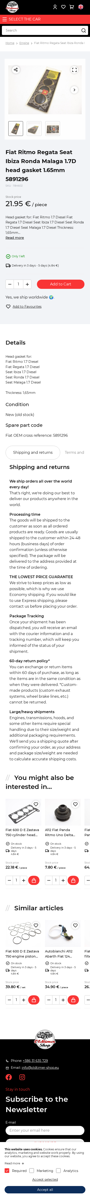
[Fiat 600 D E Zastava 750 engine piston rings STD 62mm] (23, 933)
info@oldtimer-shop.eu (40, 1068)
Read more (15, 238)
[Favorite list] (63, 7)
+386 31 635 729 (35, 1061)
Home (10, 43)
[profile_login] (55, 7)
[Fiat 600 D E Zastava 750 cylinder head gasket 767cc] (23, 812)
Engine (24, 43)
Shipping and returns (33, 452)
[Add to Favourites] (35, 804)
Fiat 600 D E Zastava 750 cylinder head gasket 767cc (22, 835)
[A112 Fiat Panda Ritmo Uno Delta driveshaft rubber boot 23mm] (63, 812)
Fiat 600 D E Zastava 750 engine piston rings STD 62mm (22, 956)
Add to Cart (60, 284)
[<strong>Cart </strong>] (71, 7)
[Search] (83, 30)
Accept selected (45, 1179)
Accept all (45, 1190)
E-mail (11, 1122)
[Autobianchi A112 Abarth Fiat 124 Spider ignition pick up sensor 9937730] (63, 933)
